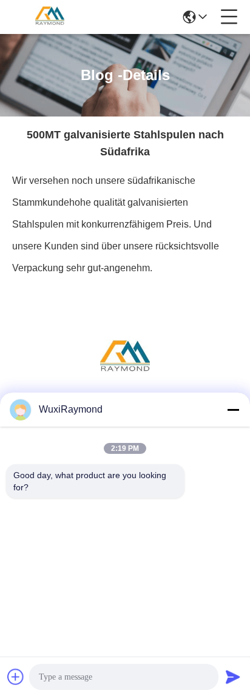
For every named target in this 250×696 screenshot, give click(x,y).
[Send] (233, 676)
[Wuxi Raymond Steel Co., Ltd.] (50, 17)
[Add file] (15, 676)
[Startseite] (125, 373)
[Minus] (233, 409)
